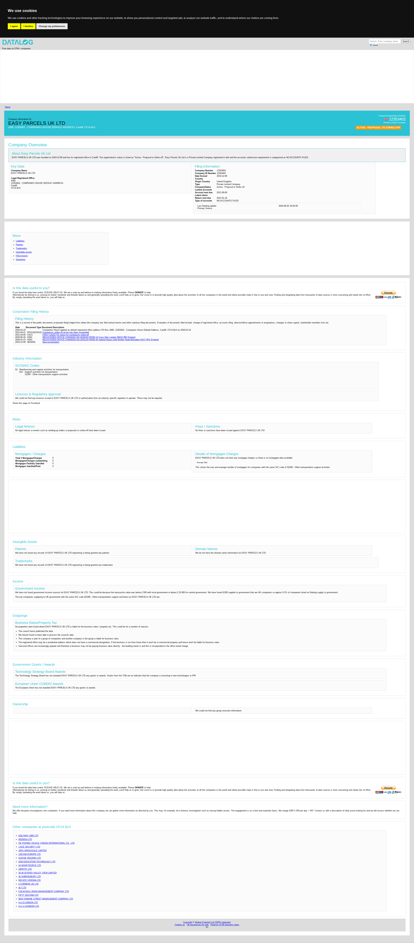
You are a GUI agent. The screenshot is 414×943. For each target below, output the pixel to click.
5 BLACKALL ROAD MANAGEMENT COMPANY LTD (43, 891)
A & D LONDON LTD (28, 902)
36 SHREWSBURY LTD (29, 876)
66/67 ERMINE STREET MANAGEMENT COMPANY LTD (45, 899)
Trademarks (21, 248)
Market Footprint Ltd (204, 922)
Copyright (187, 922)
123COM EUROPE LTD (29, 854)
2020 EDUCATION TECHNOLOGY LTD (36, 861)
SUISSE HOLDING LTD (29, 858)
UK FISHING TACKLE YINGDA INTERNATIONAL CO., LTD (46, 843)
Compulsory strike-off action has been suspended (66, 332)
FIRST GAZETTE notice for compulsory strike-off (66, 335)
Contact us (180, 924)
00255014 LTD (25, 839)
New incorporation (51, 342)
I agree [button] (14, 26)
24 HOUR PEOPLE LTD (29, 865)
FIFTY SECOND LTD (28, 895)
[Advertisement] (101, 76)
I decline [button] (28, 26)
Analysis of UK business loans (224, 924)
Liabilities (20, 241)
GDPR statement (223, 922)
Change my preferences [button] (52, 26)
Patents (19, 244)
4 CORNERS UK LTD (28, 884)
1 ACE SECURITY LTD (29, 847)
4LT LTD (22, 887)
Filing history (22, 256)
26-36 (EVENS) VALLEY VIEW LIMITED (37, 873)
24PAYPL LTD (25, 869)
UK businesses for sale (198, 924)
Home (7, 107)
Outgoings (20, 259)
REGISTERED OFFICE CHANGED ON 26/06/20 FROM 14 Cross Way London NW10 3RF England (89, 337)
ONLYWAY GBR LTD (28, 835)
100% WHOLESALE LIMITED (32, 850)
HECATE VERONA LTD (29, 880)
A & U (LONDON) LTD (28, 906)
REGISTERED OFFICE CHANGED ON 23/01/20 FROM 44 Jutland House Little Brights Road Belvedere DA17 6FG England (101, 339)
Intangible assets (24, 252)
